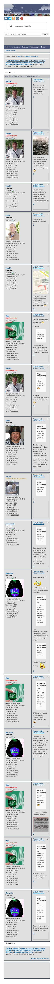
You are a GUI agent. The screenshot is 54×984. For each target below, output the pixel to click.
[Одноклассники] (13, 18)
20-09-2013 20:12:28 (38, 839)
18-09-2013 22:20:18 (38, 267)
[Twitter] (9, 18)
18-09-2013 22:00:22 (38, 214)
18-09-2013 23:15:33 (38, 315)
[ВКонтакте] (6, 18)
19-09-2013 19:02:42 (38, 419)
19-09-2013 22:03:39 (38, 572)
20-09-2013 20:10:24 (38, 784)
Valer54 (8, 81)
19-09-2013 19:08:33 (38, 475)
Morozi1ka (9, 573)
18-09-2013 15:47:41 (38, 80)
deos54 (8, 186)
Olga (7, 316)
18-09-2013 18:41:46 (38, 185)
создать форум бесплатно (39, 958)
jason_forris (10, 524)
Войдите (19, 56)
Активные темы (11, 50)
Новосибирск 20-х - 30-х (23, 64)
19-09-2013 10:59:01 (38, 367)
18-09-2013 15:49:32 (38, 132)
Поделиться (37, 79)
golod (8, 421)
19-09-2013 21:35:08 (38, 523)
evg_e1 (8, 477)
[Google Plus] (21, 18)
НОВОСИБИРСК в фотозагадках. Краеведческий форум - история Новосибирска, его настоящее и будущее (25, 62)
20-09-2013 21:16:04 (38, 892)
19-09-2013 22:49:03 (38, 677)
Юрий (8, 216)
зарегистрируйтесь (31, 56)
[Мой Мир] (17, 18)
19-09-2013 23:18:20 (38, 731)
